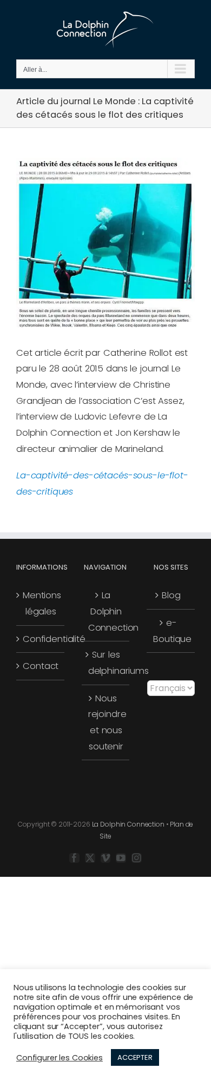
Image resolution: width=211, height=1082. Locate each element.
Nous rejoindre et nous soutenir (106, 722)
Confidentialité (41, 639)
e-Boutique (171, 631)
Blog (171, 595)
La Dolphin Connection (106, 611)
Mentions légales (41, 603)
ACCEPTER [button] (135, 1057)
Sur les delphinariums (106, 662)
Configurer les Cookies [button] (59, 1058)
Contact (40, 666)
